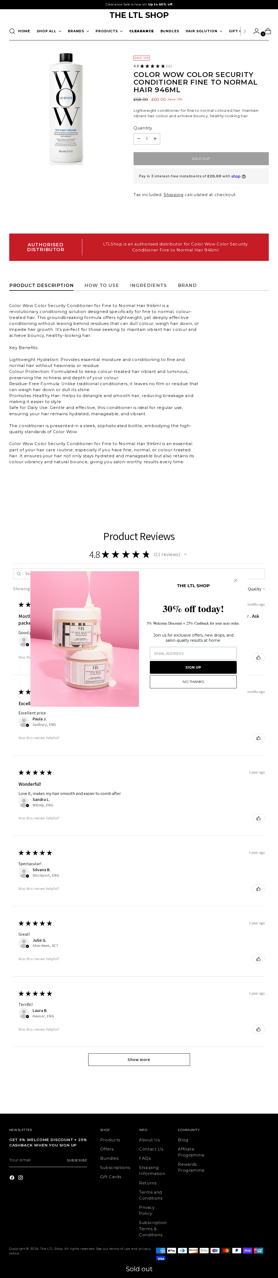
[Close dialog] (235, 580)
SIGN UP (193, 667)
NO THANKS (193, 681)
